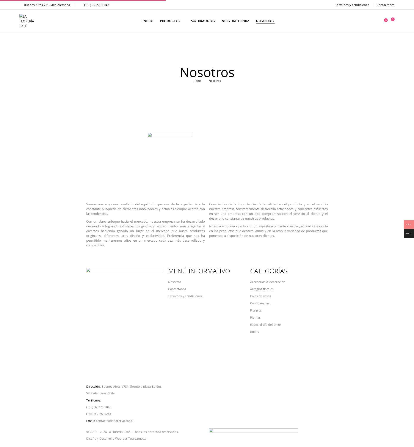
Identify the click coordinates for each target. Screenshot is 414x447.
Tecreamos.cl (137, 438)
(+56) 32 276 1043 (98, 407)
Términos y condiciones (352, 5)
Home (197, 81)
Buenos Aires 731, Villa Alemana (47, 5)
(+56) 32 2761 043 (96, 5)
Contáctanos (386, 5)
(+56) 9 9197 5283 (98, 414)
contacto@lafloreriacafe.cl (114, 421)
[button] (391, 21)
